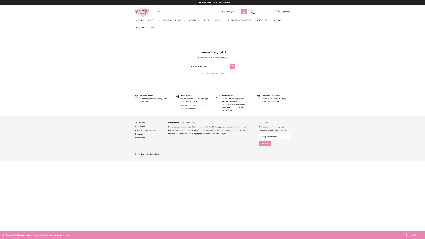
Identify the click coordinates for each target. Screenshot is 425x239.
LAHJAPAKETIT (141, 27)
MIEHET (206, 20)
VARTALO (192, 20)
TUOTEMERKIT (261, 20)
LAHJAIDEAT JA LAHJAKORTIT (239, 20)
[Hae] (244, 11)
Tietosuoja (139, 134)
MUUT (217, 20)
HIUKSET (178, 20)
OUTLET (154, 27)
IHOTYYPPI (152, 20)
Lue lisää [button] (66, 235)
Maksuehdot (140, 127)
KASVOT (138, 20)
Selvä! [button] (414, 235)
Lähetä (265, 143)
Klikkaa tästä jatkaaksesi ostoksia (212, 73)
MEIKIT (166, 20)
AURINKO (277, 20)
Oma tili (254, 13)
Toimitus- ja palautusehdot (145, 130)
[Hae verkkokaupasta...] (232, 66)
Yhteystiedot (140, 138)
